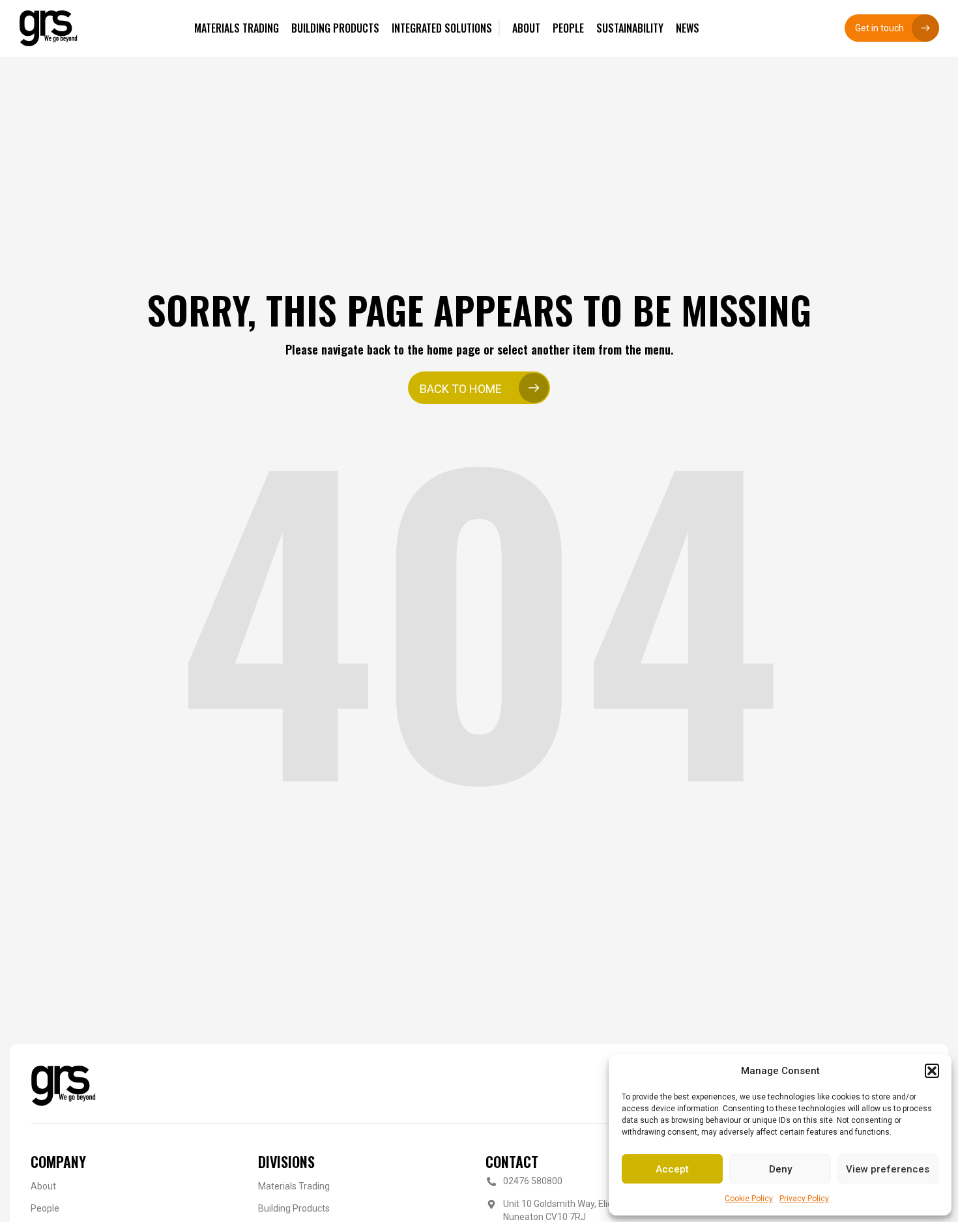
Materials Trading (294, 1186)
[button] (931, 1070)
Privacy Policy (804, 1198)
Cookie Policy (749, 1198)
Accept (672, 1169)
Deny (780, 1169)
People (45, 1208)
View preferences (887, 1169)
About (43, 1186)
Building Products (294, 1208)
